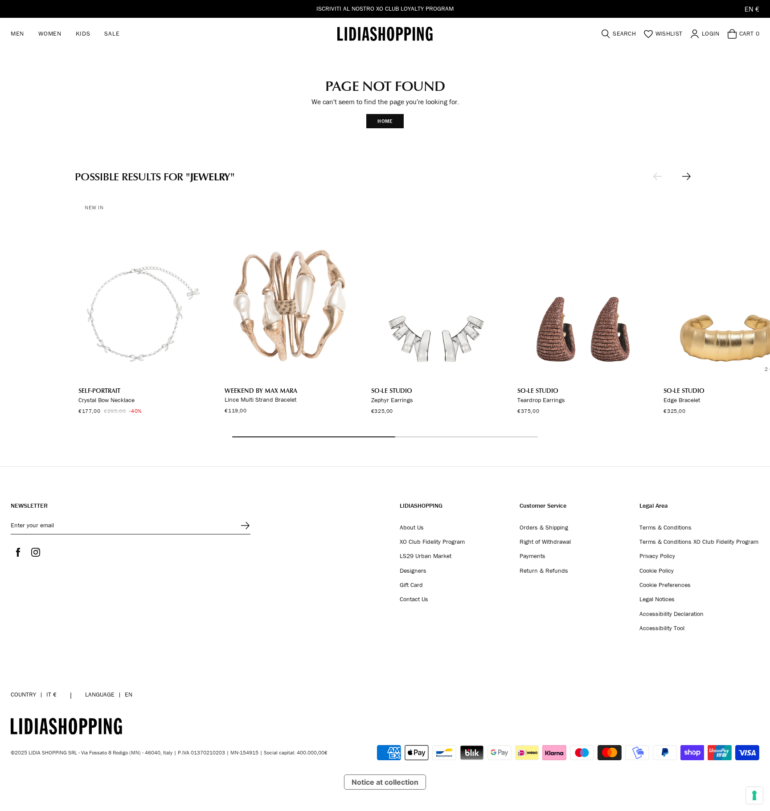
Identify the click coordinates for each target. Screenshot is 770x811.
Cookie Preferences (665, 585)
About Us (412, 527)
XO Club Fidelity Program (432, 542)
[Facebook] (18, 552)
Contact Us (414, 599)
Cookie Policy (656, 571)
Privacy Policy (657, 556)
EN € (752, 8)
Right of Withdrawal (545, 542)
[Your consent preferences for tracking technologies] (754, 795)
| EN (108, 694)
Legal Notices (657, 599)
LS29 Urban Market (425, 556)
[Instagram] (36, 552)
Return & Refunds (544, 571)
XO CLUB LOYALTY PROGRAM (415, 8)
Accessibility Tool (661, 628)
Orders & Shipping (544, 527)
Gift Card (411, 585)
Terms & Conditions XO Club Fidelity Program (698, 542)
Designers (413, 571)
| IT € (34, 694)
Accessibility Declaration (671, 614)
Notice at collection (385, 782)
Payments (532, 556)
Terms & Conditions (665, 527)
